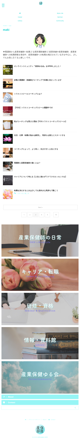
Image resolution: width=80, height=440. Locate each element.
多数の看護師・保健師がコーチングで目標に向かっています (38, 80)
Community (60, 21)
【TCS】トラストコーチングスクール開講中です (33, 108)
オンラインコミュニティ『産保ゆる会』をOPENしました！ (37, 66)
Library (20, 21)
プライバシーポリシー (34, 419)
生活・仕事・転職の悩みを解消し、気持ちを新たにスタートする (39, 135)
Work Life (60, 13)
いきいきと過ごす (23, 193)
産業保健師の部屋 (40, 8)
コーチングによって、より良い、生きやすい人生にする (36, 149)
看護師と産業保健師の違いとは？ (27, 163)
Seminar (60, 17)
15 (56, 215)
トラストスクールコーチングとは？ (28, 94)
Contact (52, 419)
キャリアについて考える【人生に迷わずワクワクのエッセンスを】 (40, 177)
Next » (40, 207)
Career (20, 17)
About (44, 419)
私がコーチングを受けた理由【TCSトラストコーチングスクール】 (40, 121)
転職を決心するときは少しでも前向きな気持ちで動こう (36, 190)
